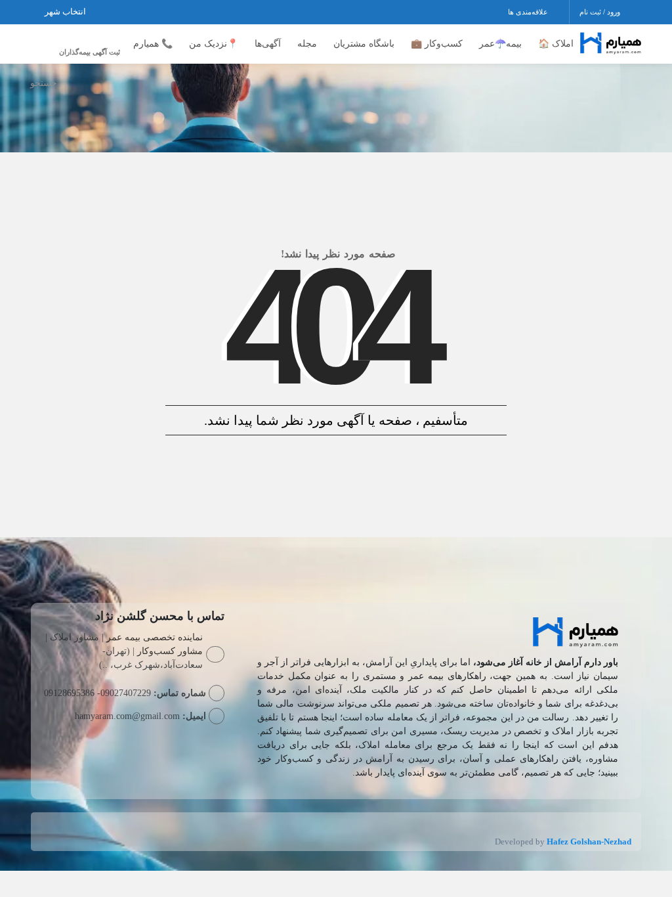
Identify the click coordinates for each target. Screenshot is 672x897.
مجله (307, 44)
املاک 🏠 (556, 44)
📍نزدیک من (213, 44)
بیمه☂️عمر (500, 44)
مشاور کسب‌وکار (170, 651)
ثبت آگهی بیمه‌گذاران (89, 52)
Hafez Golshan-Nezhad (589, 841)
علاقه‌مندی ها (529, 12)
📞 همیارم (153, 44)
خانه (628, 84)
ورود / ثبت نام (600, 12)
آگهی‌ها (268, 44)
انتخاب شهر (66, 11)
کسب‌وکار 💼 (437, 44)
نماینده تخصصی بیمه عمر (154, 637)
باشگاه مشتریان (363, 44)
